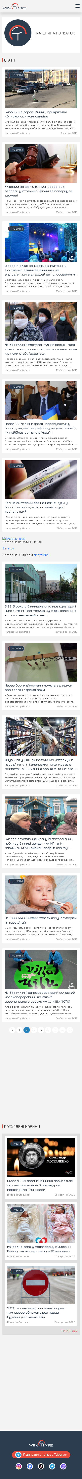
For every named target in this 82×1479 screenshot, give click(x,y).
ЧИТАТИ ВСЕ (69, 1330)
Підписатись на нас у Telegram (45, 1454)
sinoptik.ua (41, 555)
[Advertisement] (41, 1079)
